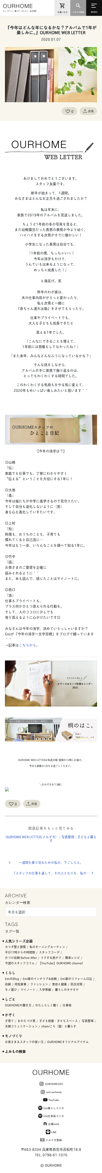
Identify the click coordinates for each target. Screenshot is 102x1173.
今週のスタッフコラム (20, 963)
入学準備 (45, 989)
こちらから (27, 644)
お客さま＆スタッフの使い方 (24, 1041)
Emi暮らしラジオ (54, 1108)
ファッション (39, 984)
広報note (53, 1124)
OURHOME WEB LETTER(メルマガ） (32, 836)
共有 (91, 111)
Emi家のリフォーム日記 (76, 978)
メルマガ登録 (54, 1140)
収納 (8, 984)
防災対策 (76, 984)
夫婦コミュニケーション (21, 1026)
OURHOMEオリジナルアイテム (68, 1041)
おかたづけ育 (26, 1020)
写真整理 (67, 836)
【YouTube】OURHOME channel (60, 963)
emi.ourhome (54, 1092)
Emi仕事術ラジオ (54, 1116)
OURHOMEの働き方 (18, 1005)
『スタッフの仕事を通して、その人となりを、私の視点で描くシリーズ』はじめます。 (54, 873)
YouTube (54, 1100)
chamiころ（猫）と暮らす (58, 1026)
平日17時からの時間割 (20, 952)
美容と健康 (59, 984)
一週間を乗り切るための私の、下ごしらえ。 (51, 862)
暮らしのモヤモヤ (67, 989)
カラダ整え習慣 (15, 946)
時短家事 (20, 984)
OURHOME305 (54, 1084)
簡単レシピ (72, 957)
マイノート (28, 989)
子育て (9, 1020)
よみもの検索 (15, 1051)
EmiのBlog (12, 978)
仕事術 (67, 1005)
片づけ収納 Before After (21, 957)
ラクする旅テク (51, 957)
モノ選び (11, 989)
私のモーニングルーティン (47, 946)
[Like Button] (68, 111)
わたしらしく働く (47, 1005)
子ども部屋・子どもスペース (58, 1020)
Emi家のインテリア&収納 (40, 978)
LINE (53, 1132)
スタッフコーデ (49, 952)
